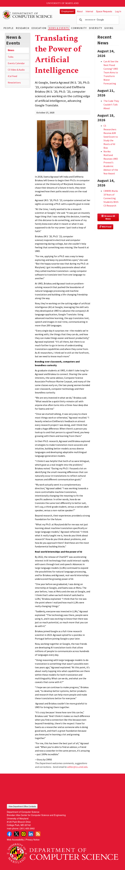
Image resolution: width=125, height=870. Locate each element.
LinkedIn (30, 833)
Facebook (9, 833)
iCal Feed (12, 76)
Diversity (95, 28)
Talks (10, 56)
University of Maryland (62, 3)
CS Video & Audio (16, 69)
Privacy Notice (32, 839)
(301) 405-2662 (27, 828)
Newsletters (14, 82)
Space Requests (104, 11)
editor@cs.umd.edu (77, 766)
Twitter (16, 833)
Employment (67, 11)
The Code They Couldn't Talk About (111, 104)
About (80, 11)
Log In (118, 11)
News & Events (59, 28)
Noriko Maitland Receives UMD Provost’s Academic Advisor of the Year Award (111, 162)
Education (39, 28)
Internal (89, 11)
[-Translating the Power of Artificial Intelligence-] (62, 141)
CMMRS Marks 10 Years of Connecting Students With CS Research (111, 198)
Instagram (23, 833)
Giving (108, 28)
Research (22, 28)
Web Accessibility (15, 839)
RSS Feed (106, 226)
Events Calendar (16, 63)
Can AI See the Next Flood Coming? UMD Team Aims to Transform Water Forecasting (111, 72)
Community (79, 28)
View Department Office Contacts (22, 806)
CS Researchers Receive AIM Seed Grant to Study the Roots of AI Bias (111, 136)
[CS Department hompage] (62, 852)
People (9, 28)
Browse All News (109, 217)
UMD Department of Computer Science (27, 14)
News (11, 50)
